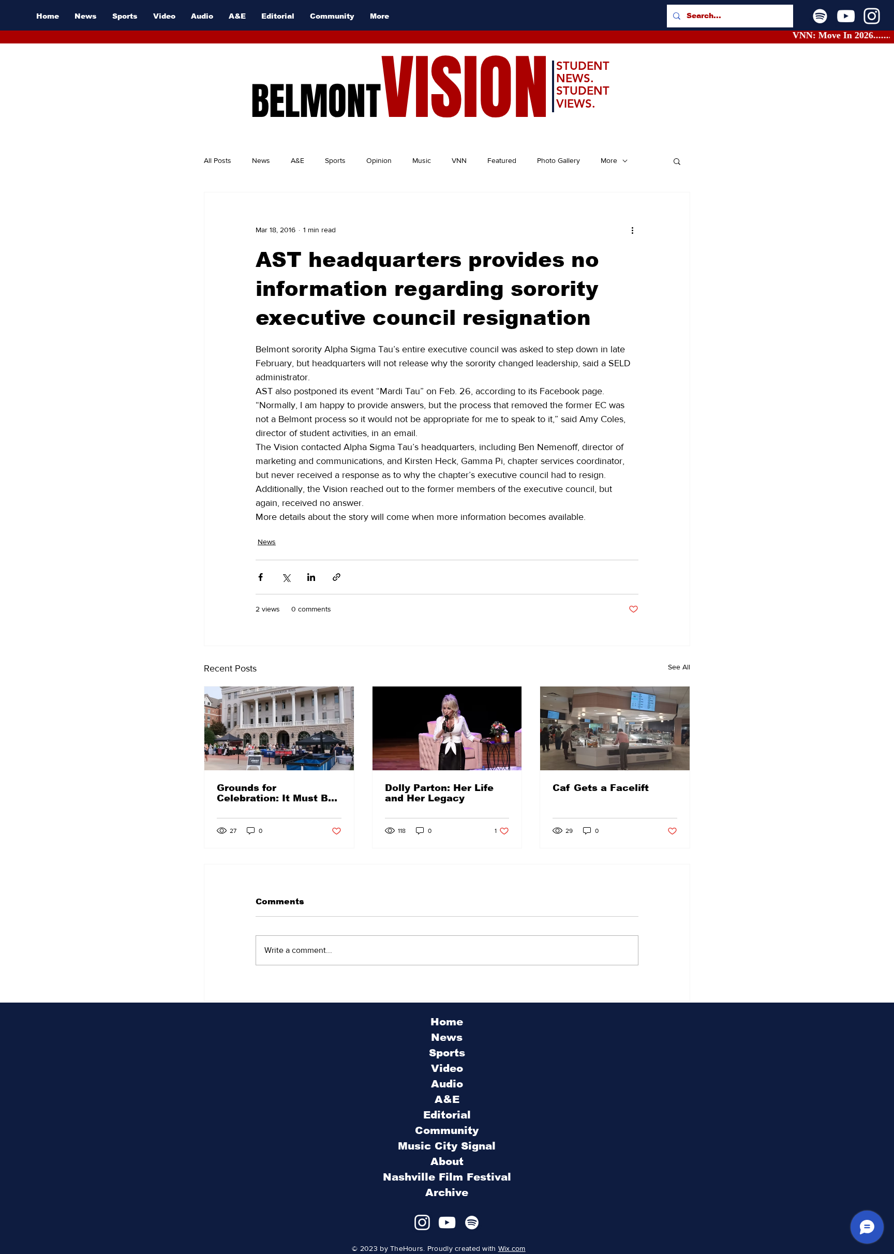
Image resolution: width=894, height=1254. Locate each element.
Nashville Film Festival (447, 1177)
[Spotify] (820, 16)
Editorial (447, 1115)
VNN (459, 160)
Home (446, 1021)
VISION (464, 88)
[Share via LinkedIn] (311, 577)
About (447, 1161)
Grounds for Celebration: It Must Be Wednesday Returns (275, 793)
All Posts (217, 160)
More (609, 160)
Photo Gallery (558, 160)
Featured (501, 160)
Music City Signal (447, 1146)
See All (679, 667)
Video (447, 1068)
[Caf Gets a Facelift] (615, 728)
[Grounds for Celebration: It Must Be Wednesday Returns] (279, 728)
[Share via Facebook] (260, 577)
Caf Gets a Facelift (601, 788)
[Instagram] (872, 16)
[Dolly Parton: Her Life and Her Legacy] (447, 728)
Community (447, 1130)
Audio (447, 1083)
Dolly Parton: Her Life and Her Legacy (439, 793)
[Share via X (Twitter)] (286, 577)
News (261, 160)
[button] (677, 161)
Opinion (379, 160)
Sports (335, 160)
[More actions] (632, 229)
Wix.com (512, 1248)
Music (421, 160)
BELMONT (316, 101)
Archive (446, 1192)
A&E (297, 160)
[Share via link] (336, 577)
